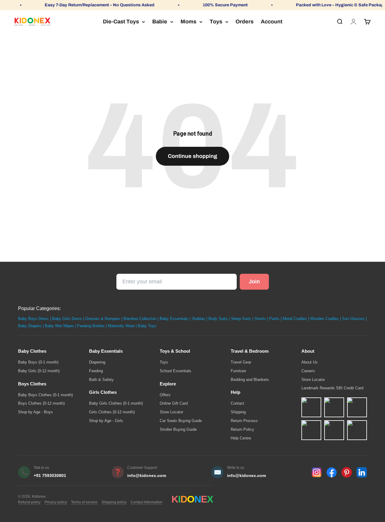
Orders (245, 22)
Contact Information (146, 502)
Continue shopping (192, 156)
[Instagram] (316, 472)
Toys (216, 22)
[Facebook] (331, 472)
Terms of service (84, 502)
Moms (188, 22)
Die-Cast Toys (121, 22)
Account (271, 22)
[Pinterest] (346, 472)
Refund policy (29, 502)
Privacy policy (56, 502)
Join (254, 282)
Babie (159, 22)
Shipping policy (114, 502)
